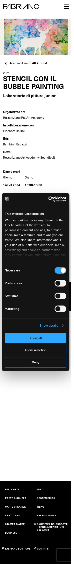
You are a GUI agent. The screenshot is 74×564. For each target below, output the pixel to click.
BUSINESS (11, 532)
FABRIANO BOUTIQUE (18, 548)
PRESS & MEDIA (46, 515)
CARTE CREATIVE (15, 506)
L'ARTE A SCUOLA (15, 498)
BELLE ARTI (12, 489)
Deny (35, 362)
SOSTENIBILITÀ (46, 498)
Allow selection (35, 350)
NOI (39, 489)
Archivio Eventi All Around (28, 63)
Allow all (35, 338)
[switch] (60, 283)
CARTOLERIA (13, 515)
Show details (48, 325)
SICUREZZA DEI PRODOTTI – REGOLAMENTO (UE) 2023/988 (52, 526)
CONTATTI (43, 548)
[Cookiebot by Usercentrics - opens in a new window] (49, 199)
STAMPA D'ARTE (15, 524)
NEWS (40, 506)
